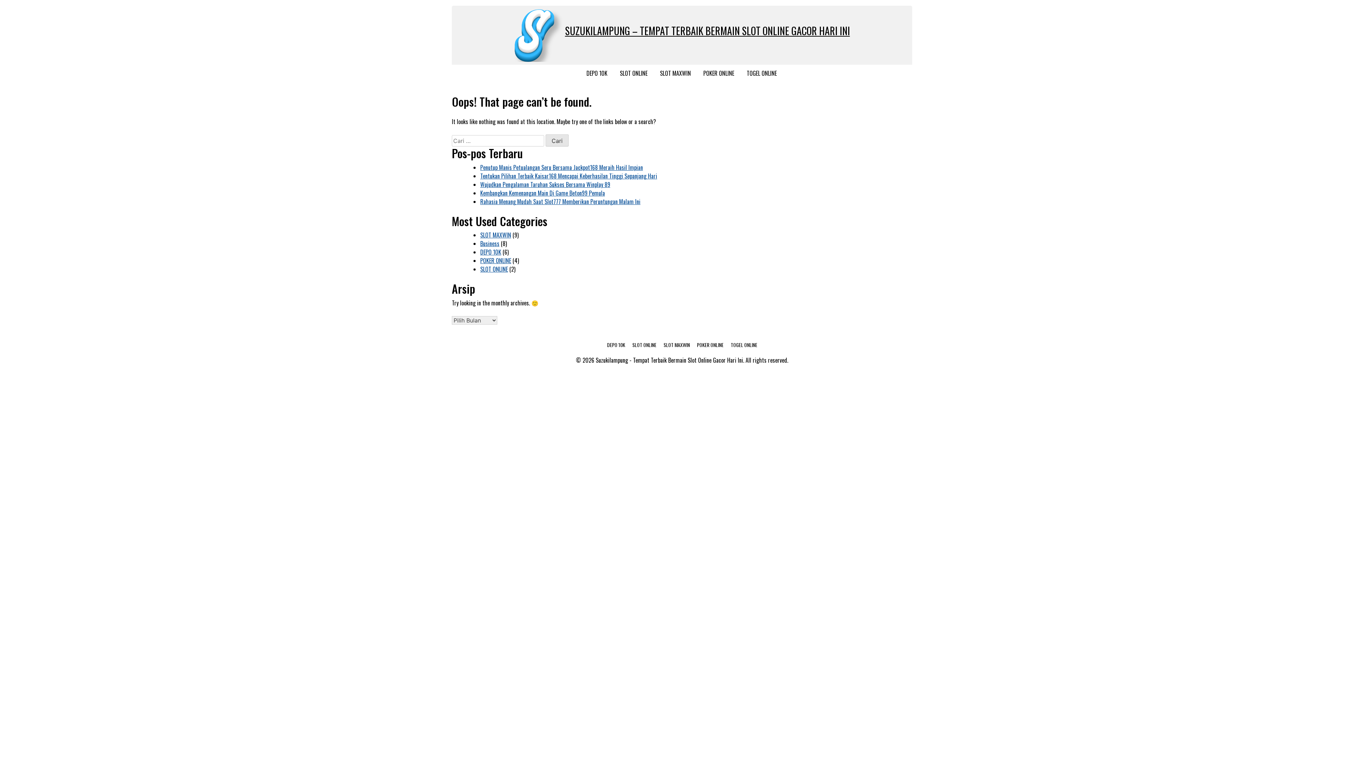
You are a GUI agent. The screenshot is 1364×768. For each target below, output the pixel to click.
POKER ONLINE (718, 73)
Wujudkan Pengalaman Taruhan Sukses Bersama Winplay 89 (545, 184)
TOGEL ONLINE (762, 73)
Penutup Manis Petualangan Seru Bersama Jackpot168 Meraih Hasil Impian (561, 167)
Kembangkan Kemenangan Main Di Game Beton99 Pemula (542, 193)
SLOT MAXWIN (675, 73)
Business (489, 243)
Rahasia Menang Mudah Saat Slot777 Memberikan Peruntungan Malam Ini (560, 201)
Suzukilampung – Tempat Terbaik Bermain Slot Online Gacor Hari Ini (707, 30)
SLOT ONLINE (634, 73)
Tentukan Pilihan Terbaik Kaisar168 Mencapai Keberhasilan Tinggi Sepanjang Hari (568, 176)
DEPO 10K (596, 73)
